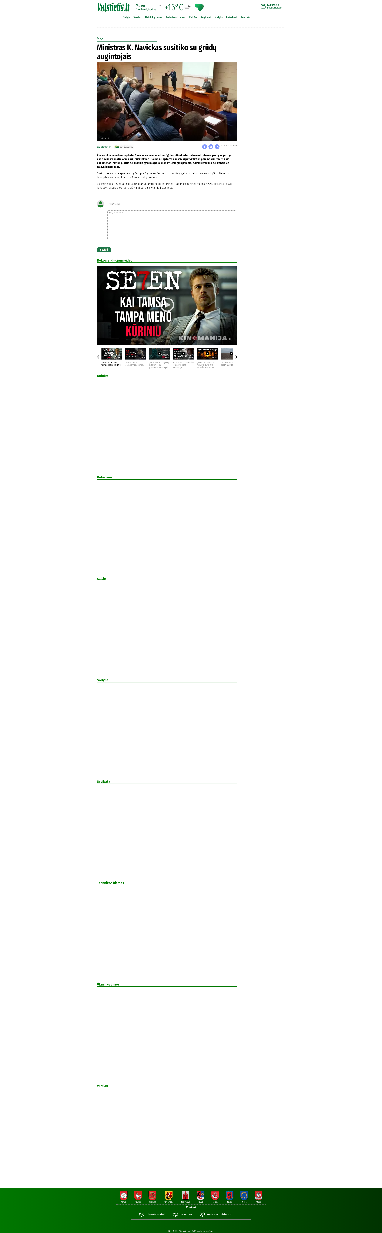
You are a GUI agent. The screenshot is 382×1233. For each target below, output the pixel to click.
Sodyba (218, 17)
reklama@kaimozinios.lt (155, 1214)
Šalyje (126, 17)
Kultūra (193, 17)
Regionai (206, 17)
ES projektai (191, 1207)
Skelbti (104, 249)
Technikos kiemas (175, 17)
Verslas (138, 17)
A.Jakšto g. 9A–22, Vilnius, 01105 (219, 1214)
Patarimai (231, 17)
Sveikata (246, 17)
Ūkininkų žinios (153, 17)
